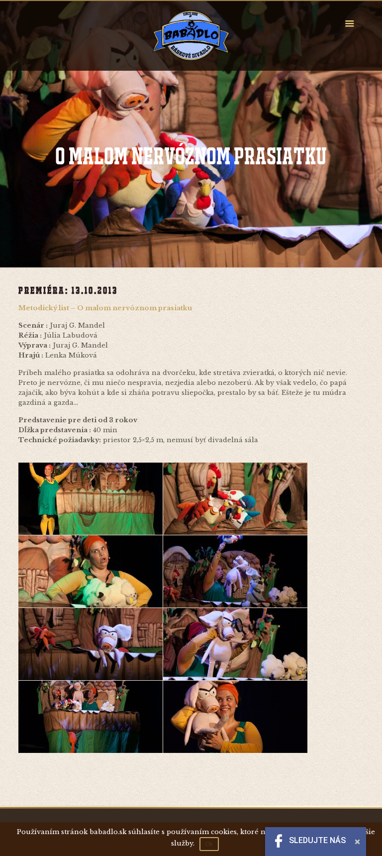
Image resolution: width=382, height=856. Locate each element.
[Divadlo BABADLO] (191, 36)
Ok (209, 844)
